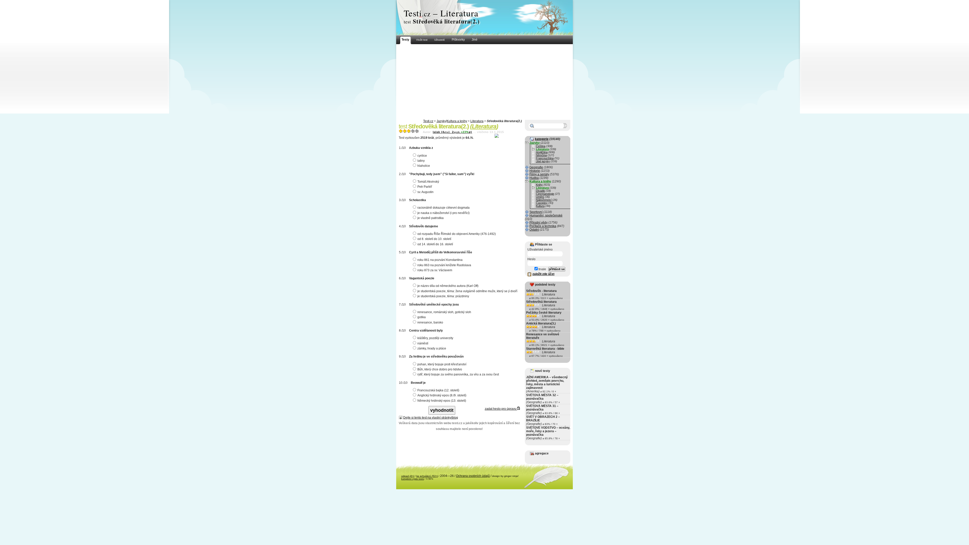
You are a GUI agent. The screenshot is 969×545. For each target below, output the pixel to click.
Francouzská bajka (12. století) (438, 390)
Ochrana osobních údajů (473, 476)
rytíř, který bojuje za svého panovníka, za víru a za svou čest (458, 374)
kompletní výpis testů (412, 479)
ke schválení (427, 476)
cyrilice (422, 155)
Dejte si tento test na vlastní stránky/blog (430, 417)
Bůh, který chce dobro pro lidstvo (439, 369)
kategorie (542, 139)
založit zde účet (543, 274)
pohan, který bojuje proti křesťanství (441, 364)
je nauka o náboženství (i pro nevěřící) (443, 213)
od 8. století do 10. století (434, 239)
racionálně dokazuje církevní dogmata (443, 207)
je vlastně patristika (430, 218)
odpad (407, 476)
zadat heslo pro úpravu (501, 409)
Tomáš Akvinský (428, 181)
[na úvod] (484, 17)
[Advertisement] (484, 82)
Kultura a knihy (457, 121)
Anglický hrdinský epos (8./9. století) (441, 395)
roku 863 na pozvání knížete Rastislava (444, 265)
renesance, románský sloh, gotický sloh (444, 312)
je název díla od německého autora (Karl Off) (447, 286)
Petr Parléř (424, 186)
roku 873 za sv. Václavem (434, 270)
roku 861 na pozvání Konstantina (440, 260)
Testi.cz (428, 121)
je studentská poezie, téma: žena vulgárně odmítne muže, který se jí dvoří (467, 291)
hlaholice (423, 166)
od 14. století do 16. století (435, 244)
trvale (542, 269)
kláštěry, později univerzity (435, 338)
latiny (421, 160)
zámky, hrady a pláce (431, 348)
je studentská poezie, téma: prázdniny (443, 296)
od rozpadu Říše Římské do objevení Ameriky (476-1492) (456, 234)
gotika (421, 317)
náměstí (422, 343)
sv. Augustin (425, 192)
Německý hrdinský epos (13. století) (441, 400)
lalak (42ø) (452, 131)
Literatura (476, 121)
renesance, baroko (430, 322)
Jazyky (441, 121)
